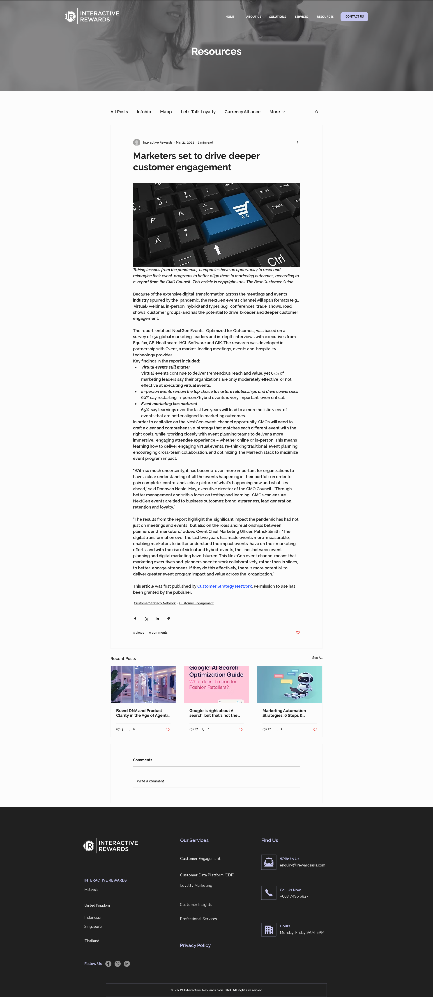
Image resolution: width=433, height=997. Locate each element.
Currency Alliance (242, 111)
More (274, 111)
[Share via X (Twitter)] (146, 619)
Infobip (144, 111)
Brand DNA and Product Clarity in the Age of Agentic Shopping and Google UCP (143, 713)
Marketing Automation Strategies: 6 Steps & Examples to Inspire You (286, 713)
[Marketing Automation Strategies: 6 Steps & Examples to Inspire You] (289, 684)
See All (317, 658)
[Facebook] (108, 964)
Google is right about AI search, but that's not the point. (213, 713)
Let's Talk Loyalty (198, 111)
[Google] (216, 684)
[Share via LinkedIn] (157, 619)
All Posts (119, 111)
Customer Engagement (196, 603)
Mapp (166, 111)
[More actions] (297, 142)
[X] (118, 964)
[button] (317, 111)
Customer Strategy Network (155, 603)
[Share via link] (168, 619)
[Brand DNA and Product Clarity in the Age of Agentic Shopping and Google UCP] (143, 684)
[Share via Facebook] (135, 619)
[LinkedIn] (127, 964)
